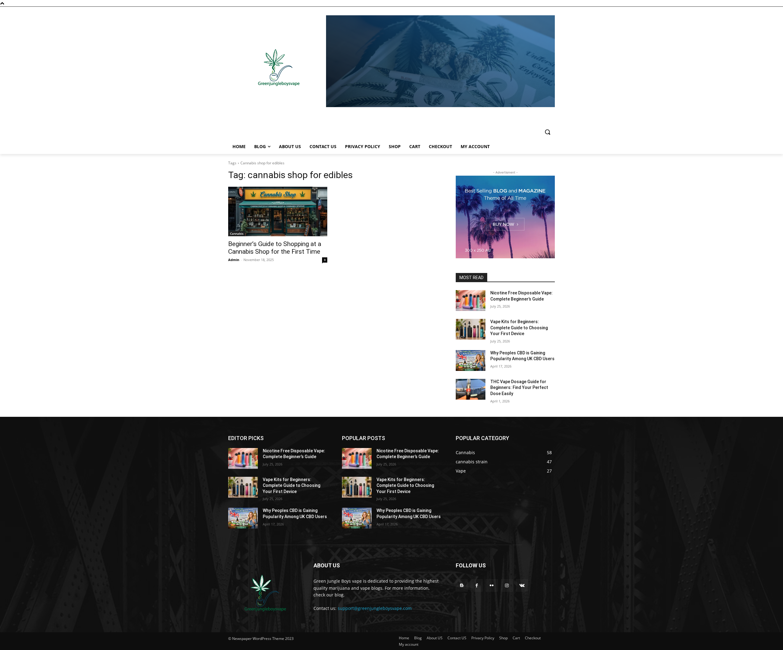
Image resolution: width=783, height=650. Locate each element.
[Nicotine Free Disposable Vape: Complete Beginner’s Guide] (470, 300)
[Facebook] (477, 585)
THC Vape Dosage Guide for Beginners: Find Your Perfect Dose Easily (519, 387)
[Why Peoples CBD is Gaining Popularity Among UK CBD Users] (470, 360)
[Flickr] (492, 585)
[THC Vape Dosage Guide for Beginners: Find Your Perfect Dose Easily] (470, 389)
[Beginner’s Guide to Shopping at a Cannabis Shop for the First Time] (277, 211)
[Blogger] (462, 585)
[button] (547, 132)
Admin (233, 259)
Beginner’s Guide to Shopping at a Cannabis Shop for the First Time (274, 247)
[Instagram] (507, 585)
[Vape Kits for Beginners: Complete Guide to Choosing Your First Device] (470, 329)
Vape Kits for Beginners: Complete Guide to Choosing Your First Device (519, 327)
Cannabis (236, 233)
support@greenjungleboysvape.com (375, 608)
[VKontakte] (522, 585)
